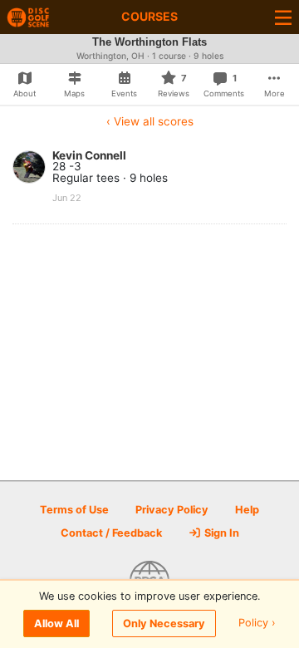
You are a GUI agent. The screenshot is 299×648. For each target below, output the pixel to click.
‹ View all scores (150, 121)
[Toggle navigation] (283, 17)
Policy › (257, 623)
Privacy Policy (171, 509)
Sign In (220, 533)
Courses (149, 16)
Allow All (56, 623)
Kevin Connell (89, 155)
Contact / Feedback (111, 533)
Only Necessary (164, 623)
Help (247, 509)
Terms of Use (74, 509)
